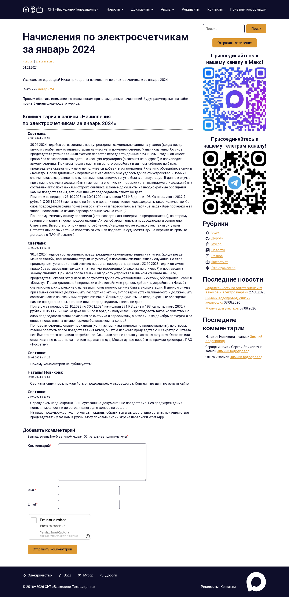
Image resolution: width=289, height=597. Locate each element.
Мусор (216, 244)
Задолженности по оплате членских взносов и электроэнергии (233, 290)
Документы (140, 9)
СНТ (73, 9)
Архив (166, 9)
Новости (113, 9)
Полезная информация (248, 9)
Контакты (215, 9)
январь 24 (46, 89)
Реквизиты (191, 9)
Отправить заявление (234, 43)
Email (32, 504)
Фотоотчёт (219, 262)
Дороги (217, 238)
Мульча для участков (222, 308)
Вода (215, 232)
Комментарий (39, 446)
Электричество (44, 61)
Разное (217, 256)
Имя (32, 490)
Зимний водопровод (233, 351)
